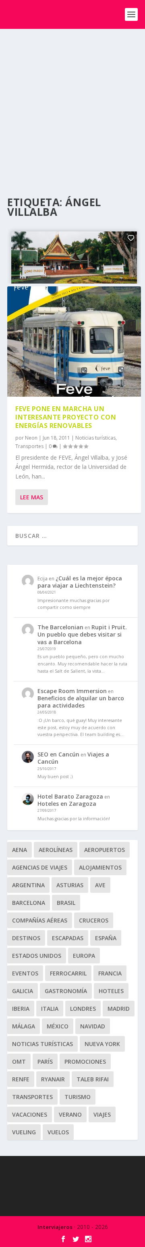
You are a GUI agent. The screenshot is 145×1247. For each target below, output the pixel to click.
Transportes (29, 446)
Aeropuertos (104, 850)
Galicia (22, 991)
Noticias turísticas (95, 437)
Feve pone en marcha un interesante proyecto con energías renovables (65, 417)
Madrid (119, 1008)
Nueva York (102, 1044)
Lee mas (31, 497)
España (105, 938)
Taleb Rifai (93, 1079)
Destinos (26, 938)
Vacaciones (29, 1114)
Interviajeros (54, 1227)
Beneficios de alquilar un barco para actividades (80, 701)
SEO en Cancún (58, 754)
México (57, 1026)
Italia (49, 1008)
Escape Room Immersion (72, 691)
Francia (110, 973)
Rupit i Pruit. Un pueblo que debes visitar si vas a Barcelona (82, 634)
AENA (19, 850)
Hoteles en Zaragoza (66, 803)
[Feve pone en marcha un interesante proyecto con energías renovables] (74, 341)
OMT (19, 1061)
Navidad (92, 1026)
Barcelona (28, 902)
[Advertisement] (72, 105)
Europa (84, 955)
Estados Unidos (36, 955)
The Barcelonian (60, 627)
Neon (31, 437)
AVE (100, 885)
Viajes (102, 1114)
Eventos (25, 973)
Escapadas (67, 938)
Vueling (24, 1132)
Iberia (20, 1008)
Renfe (20, 1079)
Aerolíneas (55, 850)
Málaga (23, 1026)
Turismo (77, 1097)
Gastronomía (66, 991)
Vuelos (58, 1132)
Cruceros (93, 920)
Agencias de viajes (39, 867)
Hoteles (111, 991)
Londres (83, 1008)
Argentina (28, 885)
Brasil (66, 902)
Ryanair (53, 1079)
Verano (70, 1114)
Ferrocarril (68, 973)
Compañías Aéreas (39, 920)
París (45, 1061)
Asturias (69, 885)
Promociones (85, 1061)
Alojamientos (100, 867)
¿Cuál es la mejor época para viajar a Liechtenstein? (79, 581)
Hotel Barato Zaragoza (70, 796)
